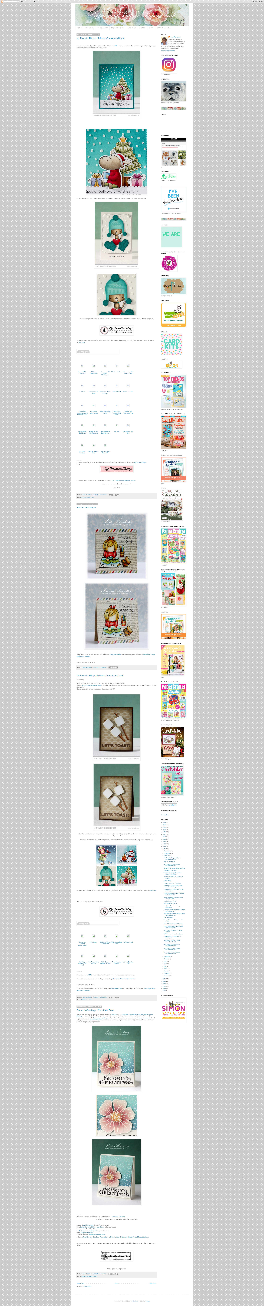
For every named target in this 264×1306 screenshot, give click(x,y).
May (165, 966)
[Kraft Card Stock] (128, 937)
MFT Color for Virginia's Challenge (173, 924)
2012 (164, 983)
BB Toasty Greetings (82, 452)
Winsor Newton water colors (97, 1234)
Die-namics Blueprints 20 (94, 412)
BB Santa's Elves (116, 372)
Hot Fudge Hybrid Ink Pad (93, 962)
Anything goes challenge (100, 1018)
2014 (164, 979)
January (166, 976)
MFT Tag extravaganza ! (170, 903)
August (166, 959)
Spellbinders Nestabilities (87, 1227)
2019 (164, 839)
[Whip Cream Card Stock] (116, 937)
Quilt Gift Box (167, 880)
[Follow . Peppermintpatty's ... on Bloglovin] (169, 806)
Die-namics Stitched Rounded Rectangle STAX (82, 413)
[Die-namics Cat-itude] (93, 386)
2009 (164, 991)
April (165, 968)
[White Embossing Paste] (105, 406)
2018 (164, 841)
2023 (164, 829)
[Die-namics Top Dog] (128, 426)
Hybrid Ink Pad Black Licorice (105, 432)
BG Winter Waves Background (105, 942)
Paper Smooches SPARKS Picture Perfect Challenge (173, 927)
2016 (164, 846)
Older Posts (153, 1283)
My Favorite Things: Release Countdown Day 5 (100, 675)
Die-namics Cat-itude (93, 392)
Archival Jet (93, 1231)
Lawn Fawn (100, 1227)
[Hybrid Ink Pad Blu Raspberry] (93, 426)
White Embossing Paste (105, 412)
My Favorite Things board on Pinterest (124, 480)
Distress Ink (83, 1231)
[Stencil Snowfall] (128, 386)
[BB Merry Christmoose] (93, 366)
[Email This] (110, 495)
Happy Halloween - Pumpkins (172, 883)
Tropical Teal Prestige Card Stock (117, 413)
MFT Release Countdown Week (91, 685)
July (165, 961)
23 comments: (103, 997)
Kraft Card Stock (128, 942)
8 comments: (103, 1273)
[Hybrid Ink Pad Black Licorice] (105, 426)
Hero (84, 1229)
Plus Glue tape (87, 1237)
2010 (164, 988)
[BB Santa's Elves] (116, 366)
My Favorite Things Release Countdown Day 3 (172, 945)
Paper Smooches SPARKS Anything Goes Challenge (174, 894)
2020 (164, 837)
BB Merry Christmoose (93, 372)
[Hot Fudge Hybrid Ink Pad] (93, 957)
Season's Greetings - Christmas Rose (95, 1010)
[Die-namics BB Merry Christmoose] (105, 366)
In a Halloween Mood (170, 901)
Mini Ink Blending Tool (94, 452)
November (167, 853)
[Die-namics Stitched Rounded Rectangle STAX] (82, 406)
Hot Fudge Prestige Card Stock (82, 963)
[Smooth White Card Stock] (82, 366)
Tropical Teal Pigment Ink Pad (128, 412)
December (167, 851)
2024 (164, 827)
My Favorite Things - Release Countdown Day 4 (100, 38)
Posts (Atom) (87, 1286)
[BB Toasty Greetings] (82, 446)
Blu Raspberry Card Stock (82, 432)
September (167, 956)
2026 (164, 822)
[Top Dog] (116, 426)
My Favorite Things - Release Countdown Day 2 (172, 941)
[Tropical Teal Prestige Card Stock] (116, 406)
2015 (164, 849)
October (166, 855)
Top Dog (116, 431)
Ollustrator (135, 1301)
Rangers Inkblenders (87, 1232)
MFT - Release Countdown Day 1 (173, 934)
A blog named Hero (115, 654)
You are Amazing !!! (86, 507)
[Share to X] (114, 495)
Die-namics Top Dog (128, 432)
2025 (164, 824)
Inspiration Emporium (92, 1276)
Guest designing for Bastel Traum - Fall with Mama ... (173, 897)
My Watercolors (117, 28)
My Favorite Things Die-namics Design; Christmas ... (172, 873)
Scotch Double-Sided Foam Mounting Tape (132, 1237)
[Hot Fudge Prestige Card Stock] (82, 957)
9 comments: (103, 667)
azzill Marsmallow (87, 1225)
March (166, 971)
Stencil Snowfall (128, 392)
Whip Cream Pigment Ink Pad (105, 962)
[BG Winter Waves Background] (105, 937)
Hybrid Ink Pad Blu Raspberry (93, 432)
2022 (164, 832)
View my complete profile (168, 51)
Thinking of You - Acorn (170, 870)
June (165, 964)
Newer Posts (80, 1283)
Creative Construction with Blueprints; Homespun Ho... (174, 910)
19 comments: (103, 494)
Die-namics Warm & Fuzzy (105, 392)
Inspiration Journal (144, 1018)
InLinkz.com (79, 460)
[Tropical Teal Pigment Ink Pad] (128, 406)
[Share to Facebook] (116, 495)
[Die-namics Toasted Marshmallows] (82, 937)
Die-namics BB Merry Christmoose (105, 373)
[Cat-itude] (82, 386)
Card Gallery (89, 28)
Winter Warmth (116, 392)
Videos (151, 28)
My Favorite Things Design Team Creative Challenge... (173, 886)
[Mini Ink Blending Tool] (93, 446)
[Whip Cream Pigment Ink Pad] (105, 957)
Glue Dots (96, 1237)
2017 (164, 844)
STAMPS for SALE (164, 28)
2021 (164, 834)
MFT (115, 46)
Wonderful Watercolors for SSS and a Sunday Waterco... (174, 914)
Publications (131, 28)
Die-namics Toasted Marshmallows (82, 943)
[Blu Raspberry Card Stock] (82, 426)
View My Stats (165, 815)
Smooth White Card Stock (82, 372)
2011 (164, 986)
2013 (164, 981)
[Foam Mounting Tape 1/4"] (105, 446)
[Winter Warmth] (116, 386)
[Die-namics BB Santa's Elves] (128, 366)
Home (79, 28)
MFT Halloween (168, 917)
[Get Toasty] (93, 937)
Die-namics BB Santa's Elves (128, 372)
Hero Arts (114, 1014)
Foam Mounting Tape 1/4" (105, 452)
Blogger (148, 1301)
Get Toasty (93, 942)
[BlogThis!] (112, 495)
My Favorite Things (140, 462)
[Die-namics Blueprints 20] (93, 406)
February (167, 973)
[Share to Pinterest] (118, 495)
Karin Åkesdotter (176, 37)
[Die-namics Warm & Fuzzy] (105, 386)
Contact (142, 28)
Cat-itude (82, 392)
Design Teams (102, 28)
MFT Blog (82, 342)
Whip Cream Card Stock (116, 942)
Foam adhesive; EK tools (107, 1237)
